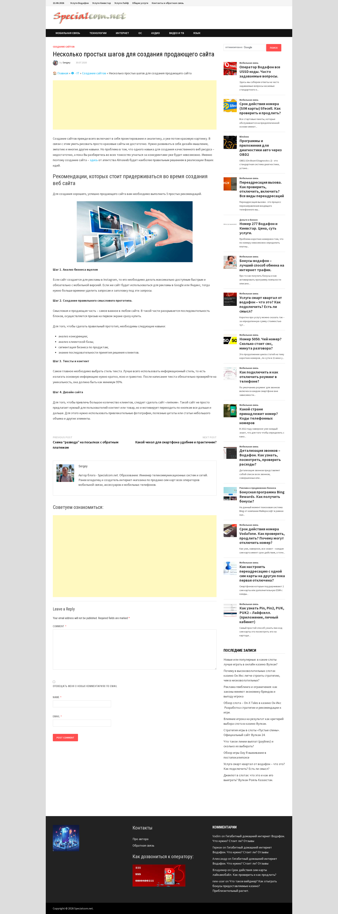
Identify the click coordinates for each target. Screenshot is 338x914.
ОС (140, 33)
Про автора (140, 839)
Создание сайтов (64, 46)
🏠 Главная (60, 73)
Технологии (98, 33)
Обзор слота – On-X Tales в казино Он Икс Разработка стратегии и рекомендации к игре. (252, 707)
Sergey (66, 62)
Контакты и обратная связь (168, 3)
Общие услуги (140, 3)
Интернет (122, 33)
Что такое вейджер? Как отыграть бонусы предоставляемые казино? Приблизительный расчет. (244, 886)
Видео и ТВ (176, 33)
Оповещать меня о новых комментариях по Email (85, 686)
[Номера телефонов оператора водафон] (159, 875)
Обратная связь (143, 845)
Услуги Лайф (121, 3)
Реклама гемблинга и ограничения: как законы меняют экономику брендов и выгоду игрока (250, 691)
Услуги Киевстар (101, 3)
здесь (94, 160)
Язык (196, 33)
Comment (60, 626)
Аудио (155, 33)
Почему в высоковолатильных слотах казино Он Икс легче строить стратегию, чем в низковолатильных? (252, 675)
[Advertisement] (135, 105)
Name (57, 697)
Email (57, 716)
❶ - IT (75, 73)
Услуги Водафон (79, 3)
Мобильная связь (68, 33)
